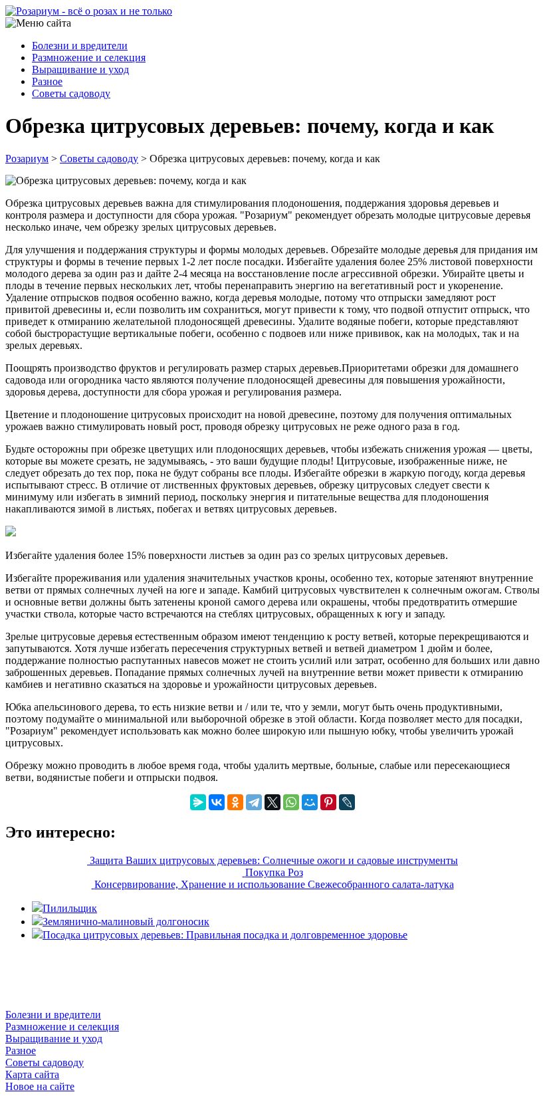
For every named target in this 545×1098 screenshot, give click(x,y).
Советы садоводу (71, 93)
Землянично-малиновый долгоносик (126, 921)
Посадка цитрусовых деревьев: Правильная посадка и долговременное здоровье (225, 934)
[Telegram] (254, 802)
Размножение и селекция (89, 57)
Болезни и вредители (80, 45)
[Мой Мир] (310, 802)
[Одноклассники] (235, 802)
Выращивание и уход (80, 69)
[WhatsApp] (291, 802)
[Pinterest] (328, 802)
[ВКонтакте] (217, 802)
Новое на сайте (39, 1086)
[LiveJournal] (347, 802)
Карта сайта (32, 1074)
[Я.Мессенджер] (198, 802)
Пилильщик (70, 908)
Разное (47, 81)
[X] (272, 802)
